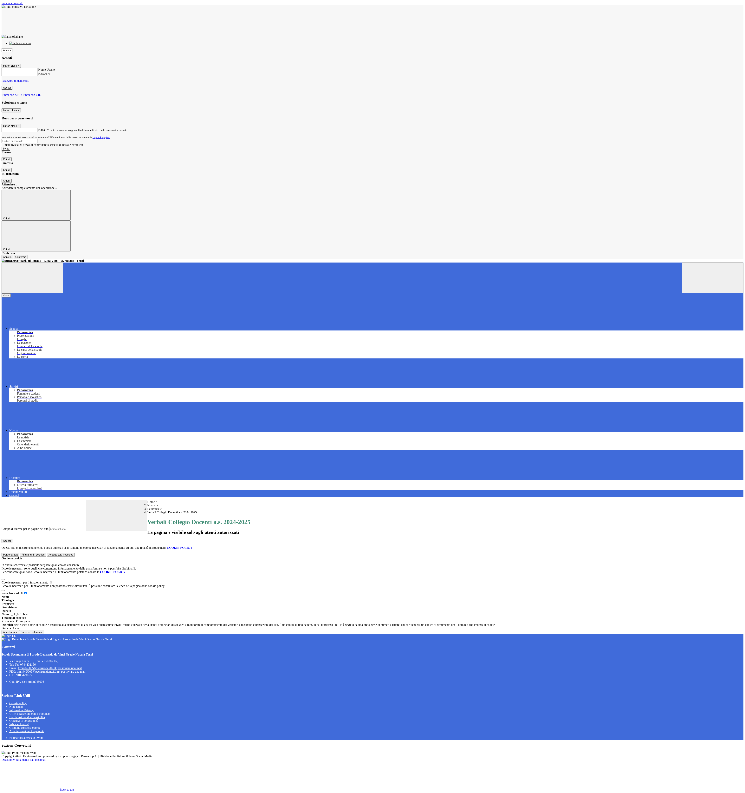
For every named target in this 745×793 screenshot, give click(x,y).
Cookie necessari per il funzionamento (25, 582)
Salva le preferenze (31, 632)
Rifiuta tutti (33, 554)
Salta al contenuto (12, 3)
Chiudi (6, 159)
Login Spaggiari (101, 137)
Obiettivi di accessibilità (23, 720)
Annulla (7, 257)
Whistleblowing (19, 724)
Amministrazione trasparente (26, 731)
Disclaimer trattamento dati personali (24, 759)
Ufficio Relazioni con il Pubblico (29, 713)
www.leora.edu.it (12, 593)
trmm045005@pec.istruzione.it (51, 671)
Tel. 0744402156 (25, 664)
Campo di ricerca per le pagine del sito (25, 528)
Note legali (16, 706)
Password (44, 73)
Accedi (7, 50)
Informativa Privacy (21, 710)
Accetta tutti (61, 554)
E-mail (42, 129)
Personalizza (10, 554)
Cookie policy (18, 703)
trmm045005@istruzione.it (50, 668)
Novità (151, 505)
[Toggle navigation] (32, 278)
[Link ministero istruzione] (19, 6)
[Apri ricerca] (712, 278)
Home (151, 501)
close (6, 295)
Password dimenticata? (15, 80)
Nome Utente (46, 69)
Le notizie (153, 508)
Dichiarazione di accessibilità (27, 717)
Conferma (20, 257)
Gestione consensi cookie (24, 727)
